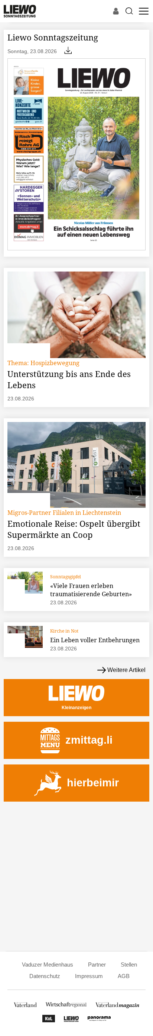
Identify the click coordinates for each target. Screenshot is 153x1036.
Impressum (89, 976)
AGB (124, 976)
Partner (97, 964)
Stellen (129, 964)
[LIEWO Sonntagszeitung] (71, 1020)
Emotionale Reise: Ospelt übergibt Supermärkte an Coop (73, 529)
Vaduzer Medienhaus (47, 964)
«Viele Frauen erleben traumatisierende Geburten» (91, 590)
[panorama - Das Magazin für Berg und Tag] (99, 1020)
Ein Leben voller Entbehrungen (95, 640)
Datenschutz (44, 976)
